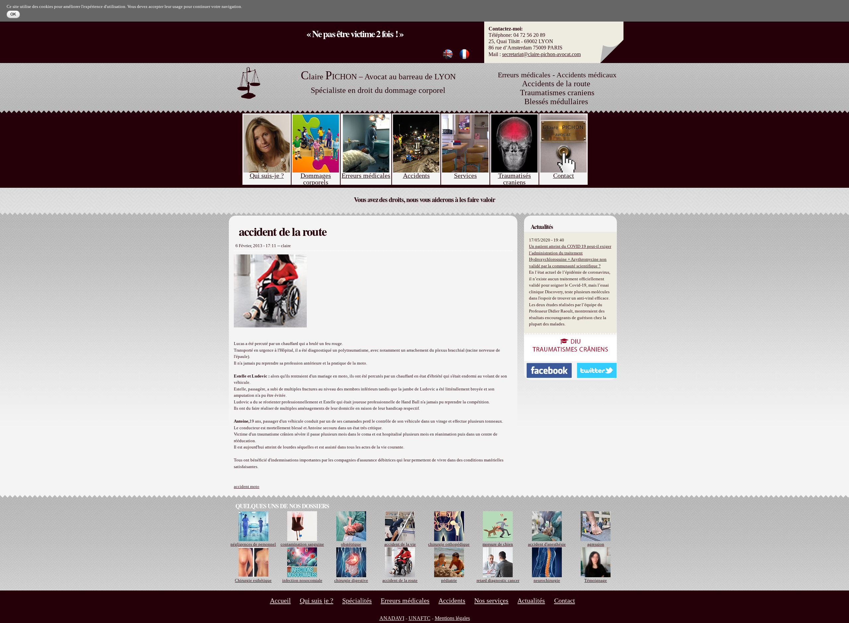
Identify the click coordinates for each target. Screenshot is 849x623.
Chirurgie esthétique (253, 580)
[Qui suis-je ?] (267, 119)
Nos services (491, 600)
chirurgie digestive (351, 580)
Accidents (451, 600)
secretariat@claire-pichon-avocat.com (541, 54)
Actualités (531, 600)
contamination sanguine (302, 544)
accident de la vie (400, 544)
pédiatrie (449, 580)
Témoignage (595, 580)
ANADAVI (391, 618)
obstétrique (351, 544)
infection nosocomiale (302, 580)
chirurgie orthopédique (449, 544)
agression (595, 544)
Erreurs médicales (405, 600)
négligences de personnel (253, 544)
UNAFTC (419, 618)
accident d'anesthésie (547, 544)
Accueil (280, 600)
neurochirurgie (547, 580)
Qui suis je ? (316, 600)
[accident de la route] (464, 55)
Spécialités (357, 600)
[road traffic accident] (448, 55)
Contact (564, 600)
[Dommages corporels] (316, 119)
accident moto (246, 486)
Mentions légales (452, 618)
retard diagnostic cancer (498, 580)
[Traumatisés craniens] (514, 119)
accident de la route (400, 580)
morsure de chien (498, 544)
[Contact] (563, 119)
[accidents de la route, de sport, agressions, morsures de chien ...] (416, 119)
